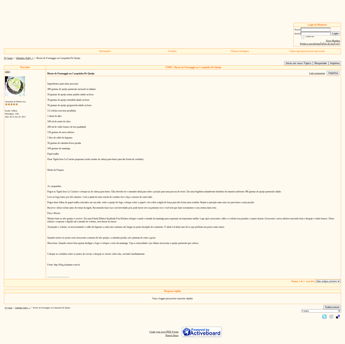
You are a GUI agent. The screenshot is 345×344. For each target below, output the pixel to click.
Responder (320, 63)
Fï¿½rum (8, 58)
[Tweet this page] (324, 316)
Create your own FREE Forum (163, 331)
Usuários (172, 51)
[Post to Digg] (331, 316)
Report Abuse (172, 335)
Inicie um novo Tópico (298, 63)
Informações (105, 51)
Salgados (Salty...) (24, 58)
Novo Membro (333, 40)
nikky (7, 71)
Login (335, 33)
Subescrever (332, 307)
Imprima (334, 63)
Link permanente (317, 73)
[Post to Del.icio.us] (338, 316)
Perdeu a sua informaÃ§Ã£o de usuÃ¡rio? (320, 43)
